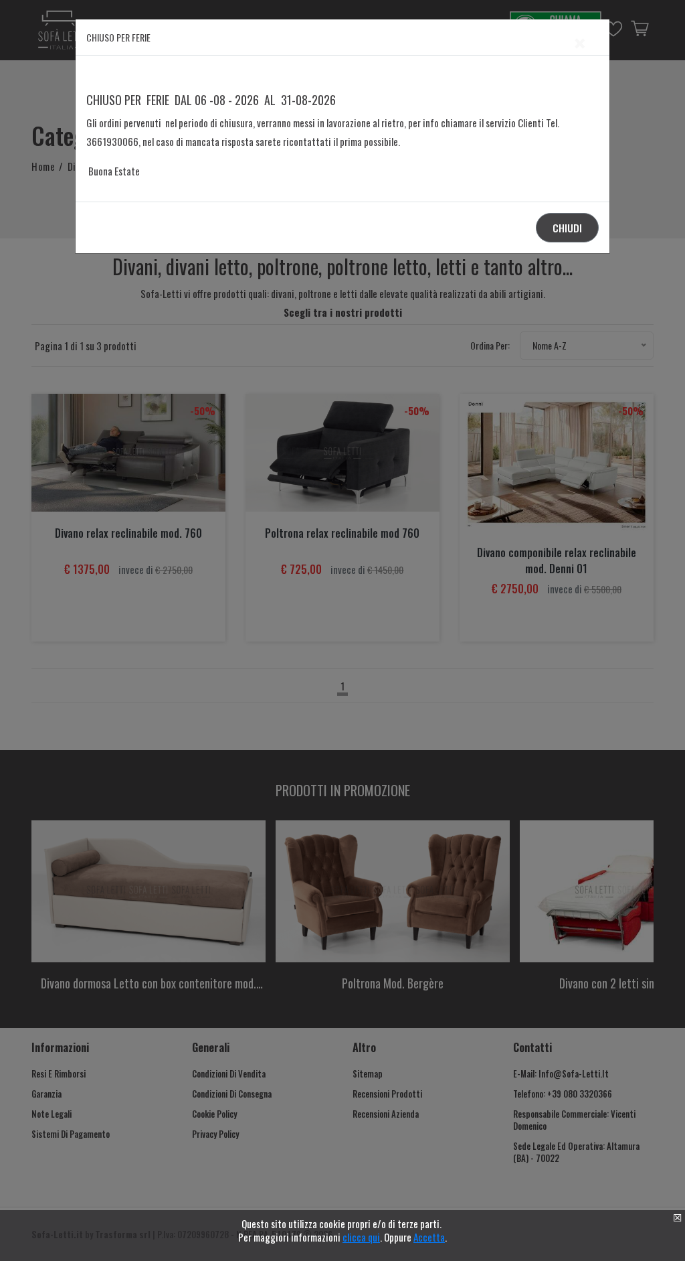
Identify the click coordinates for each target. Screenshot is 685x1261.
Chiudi (567, 227)
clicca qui (361, 1237)
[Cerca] (530, 617)
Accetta (429, 1237)
